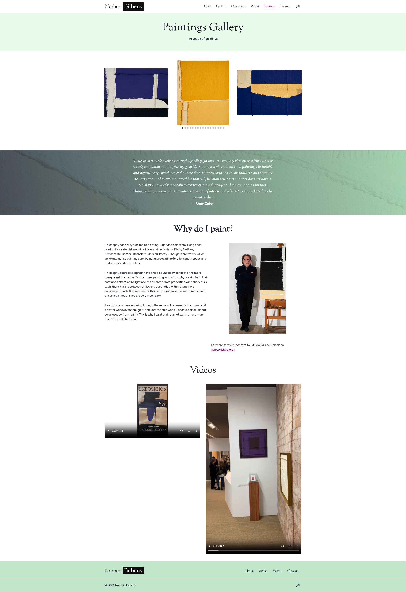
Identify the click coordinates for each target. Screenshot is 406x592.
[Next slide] (299, 92)
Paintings (269, 6)
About (255, 6)
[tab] (182, 128)
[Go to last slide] (106, 92)
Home (208, 6)
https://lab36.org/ (223, 349)
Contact (285, 6)
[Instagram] (297, 6)
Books (263, 570)
